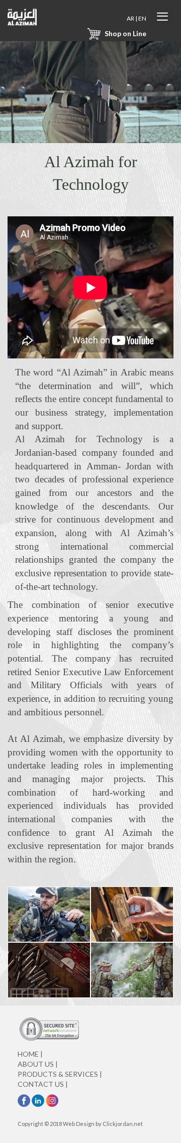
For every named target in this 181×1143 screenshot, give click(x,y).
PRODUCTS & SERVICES (60, 1074)
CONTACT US (43, 1084)
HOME (30, 1054)
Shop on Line (124, 33)
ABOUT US (38, 1064)
